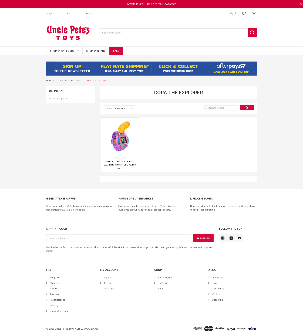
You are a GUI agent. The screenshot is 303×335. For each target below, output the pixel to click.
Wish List (91, 13)
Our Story (217, 277)
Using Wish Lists (59, 311)
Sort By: (108, 108)
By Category (165, 277)
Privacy (54, 305)
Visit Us (70, 13)
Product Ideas (57, 300)
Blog (214, 283)
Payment (55, 294)
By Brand (163, 283)
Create (108, 283)
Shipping (55, 283)
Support (50, 13)
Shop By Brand (96, 51)
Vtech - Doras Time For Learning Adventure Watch (120, 163)
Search (252, 32)
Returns (54, 288)
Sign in (108, 277)
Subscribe (217, 300)
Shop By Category (62, 51)
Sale (116, 51)
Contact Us (218, 288)
